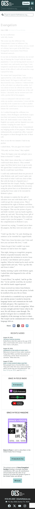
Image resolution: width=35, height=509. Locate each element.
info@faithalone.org (23, 499)
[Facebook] (9, 505)
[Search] (31, 8)
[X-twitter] (14, 505)
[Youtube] (19, 505)
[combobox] (15, 8)
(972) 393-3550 (10, 499)
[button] (32, 3)
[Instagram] (24, 505)
